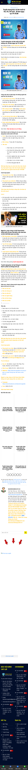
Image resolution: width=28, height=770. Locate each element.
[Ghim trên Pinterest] (18, 475)
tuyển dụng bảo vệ (18, 261)
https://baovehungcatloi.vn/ (15, 494)
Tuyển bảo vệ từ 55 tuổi (7, 482)
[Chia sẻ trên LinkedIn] (20, 475)
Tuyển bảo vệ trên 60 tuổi (20, 481)
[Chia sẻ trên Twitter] (13, 475)
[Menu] (2, 2)
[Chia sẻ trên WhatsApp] (8, 475)
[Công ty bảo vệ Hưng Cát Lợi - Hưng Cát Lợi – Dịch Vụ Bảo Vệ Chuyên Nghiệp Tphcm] (14, 2)
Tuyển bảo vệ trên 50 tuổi (9, 481)
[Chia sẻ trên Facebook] (10, 475)
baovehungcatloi (20, 17)
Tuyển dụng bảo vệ (14, 7)
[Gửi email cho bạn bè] (15, 475)
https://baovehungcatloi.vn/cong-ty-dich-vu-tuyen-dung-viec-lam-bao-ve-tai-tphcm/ (14, 372)
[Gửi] (25, 532)
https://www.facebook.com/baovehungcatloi (13, 384)
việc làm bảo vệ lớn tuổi (17, 482)
